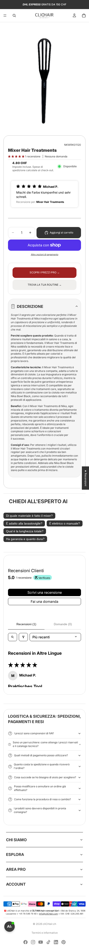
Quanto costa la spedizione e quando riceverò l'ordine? (42, 766)
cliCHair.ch (49, 924)
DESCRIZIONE (30, 306)
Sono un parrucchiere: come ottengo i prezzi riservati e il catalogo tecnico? (45, 744)
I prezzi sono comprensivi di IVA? (34, 733)
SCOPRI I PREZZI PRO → (45, 272)
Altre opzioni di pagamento (44, 254)
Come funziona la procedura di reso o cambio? (42, 799)
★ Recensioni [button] (85, 478)
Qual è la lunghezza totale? (24, 531)
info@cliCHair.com (48, 913)
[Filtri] (23, 637)
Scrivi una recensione (44, 592)
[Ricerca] (14, 15)
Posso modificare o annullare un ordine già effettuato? (40, 788)
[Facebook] (25, 942)
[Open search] (12, 637)
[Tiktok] (48, 942)
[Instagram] (33, 942)
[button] (16, 156)
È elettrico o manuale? (64, 523)
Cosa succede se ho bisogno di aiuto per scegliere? (45, 777)
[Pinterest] (63, 942)
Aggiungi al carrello (61, 232)
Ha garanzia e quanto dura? (25, 539)
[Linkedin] (56, 942)
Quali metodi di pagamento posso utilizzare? (41, 755)
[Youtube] (40, 942)
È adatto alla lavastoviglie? (24, 523)
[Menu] (5, 15)
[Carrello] (84, 15)
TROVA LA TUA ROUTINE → (45, 284)
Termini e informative (45, 932)
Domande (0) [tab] (63, 624)
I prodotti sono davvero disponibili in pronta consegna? (40, 810)
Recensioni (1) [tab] (26, 624)
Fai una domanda (44, 601)
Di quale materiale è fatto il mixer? (29, 515)
